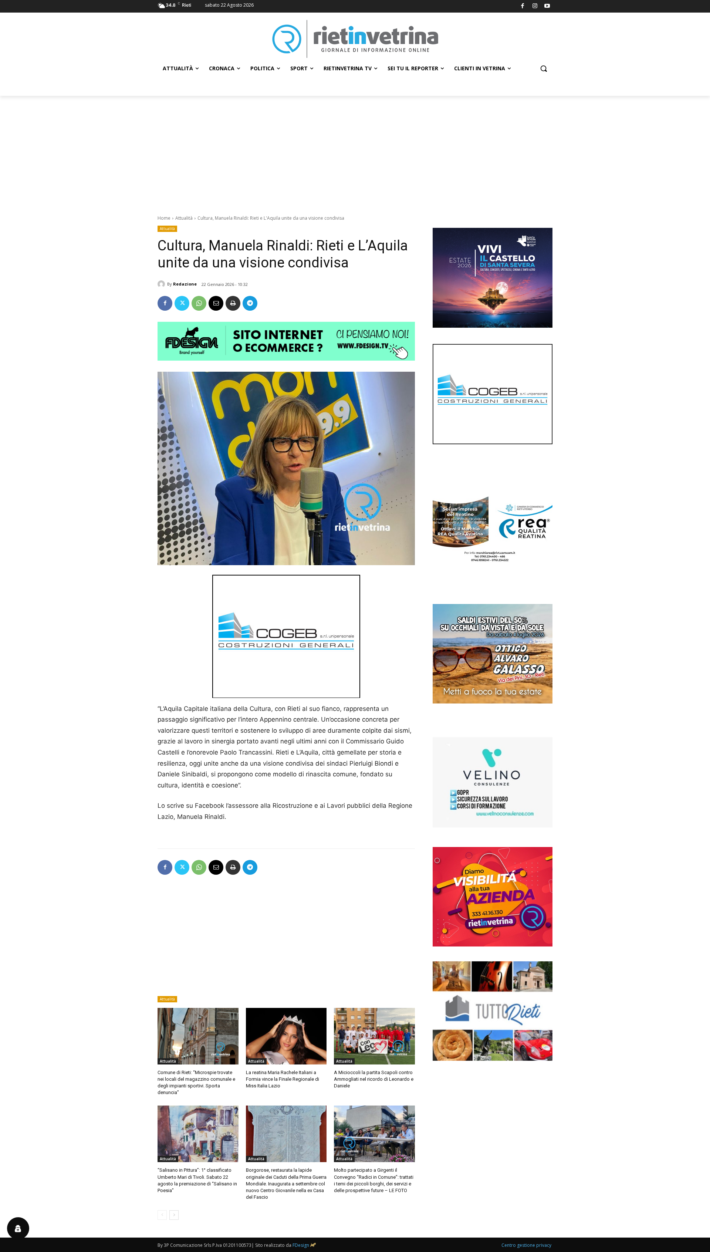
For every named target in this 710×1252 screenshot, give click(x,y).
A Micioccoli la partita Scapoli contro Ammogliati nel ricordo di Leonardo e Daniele (373, 1079)
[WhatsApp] (199, 303)
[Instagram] (535, 6)
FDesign (301, 1245)
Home (164, 218)
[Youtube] (547, 6)
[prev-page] (162, 1215)
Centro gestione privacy (526, 1245)
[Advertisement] (355, 151)
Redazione (185, 284)
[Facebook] (522, 6)
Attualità (184, 218)
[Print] (233, 303)
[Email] (216, 303)
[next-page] (174, 1215)
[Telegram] (250, 303)
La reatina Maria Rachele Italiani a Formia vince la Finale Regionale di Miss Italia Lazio (282, 1079)
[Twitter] (182, 303)
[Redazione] (162, 284)
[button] (543, 68)
